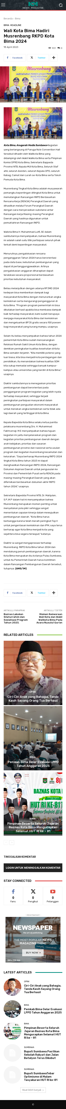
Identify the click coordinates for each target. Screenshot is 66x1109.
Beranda (8, 18)
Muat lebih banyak (31, 1089)
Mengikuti (33, 889)
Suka (13, 889)
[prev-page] (6, 842)
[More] (54, 57)
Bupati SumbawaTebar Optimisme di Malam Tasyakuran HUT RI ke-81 (40, 1077)
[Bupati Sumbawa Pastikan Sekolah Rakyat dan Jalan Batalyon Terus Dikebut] (12, 1053)
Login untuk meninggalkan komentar (33, 867)
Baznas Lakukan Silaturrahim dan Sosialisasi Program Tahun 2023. (16, 618)
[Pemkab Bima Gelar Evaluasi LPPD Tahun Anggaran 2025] (33, 738)
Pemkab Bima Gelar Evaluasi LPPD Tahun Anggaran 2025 (33, 763)
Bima (17, 18)
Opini (32, 692)
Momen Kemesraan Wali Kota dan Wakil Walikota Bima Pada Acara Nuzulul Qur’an (49, 618)
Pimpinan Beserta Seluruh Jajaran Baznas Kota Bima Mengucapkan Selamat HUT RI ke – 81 (33, 827)
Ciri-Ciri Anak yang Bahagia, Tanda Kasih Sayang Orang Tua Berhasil (33, 698)
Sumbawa (29, 1047)
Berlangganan (53, 889)
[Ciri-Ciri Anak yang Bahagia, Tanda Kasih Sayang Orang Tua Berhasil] (33, 673)
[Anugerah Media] (33, 5)
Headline (15, 25)
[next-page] (12, 842)
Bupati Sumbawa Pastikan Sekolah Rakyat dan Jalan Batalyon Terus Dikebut (41, 1055)
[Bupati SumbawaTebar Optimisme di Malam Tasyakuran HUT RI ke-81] (12, 1075)
